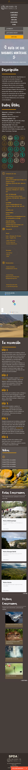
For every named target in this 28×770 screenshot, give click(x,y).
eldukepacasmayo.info (11, 278)
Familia (15, 486)
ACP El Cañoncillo (11, 194)
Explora (14, 20)
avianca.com (14, 243)
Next (27, 326)
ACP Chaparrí (9, 178)
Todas (4, 486)
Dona (14, 24)
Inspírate (14, 17)
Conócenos (14, 12)
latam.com (12, 240)
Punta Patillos (9, 212)
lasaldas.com (9, 210)
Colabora (14, 22)
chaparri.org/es (10, 181)
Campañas (14, 15)
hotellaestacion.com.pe (11, 268)
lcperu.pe (13, 242)
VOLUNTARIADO (18, 768)
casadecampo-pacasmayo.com (14, 224)
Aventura (9, 486)
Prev (1, 326)
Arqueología (22, 486)
